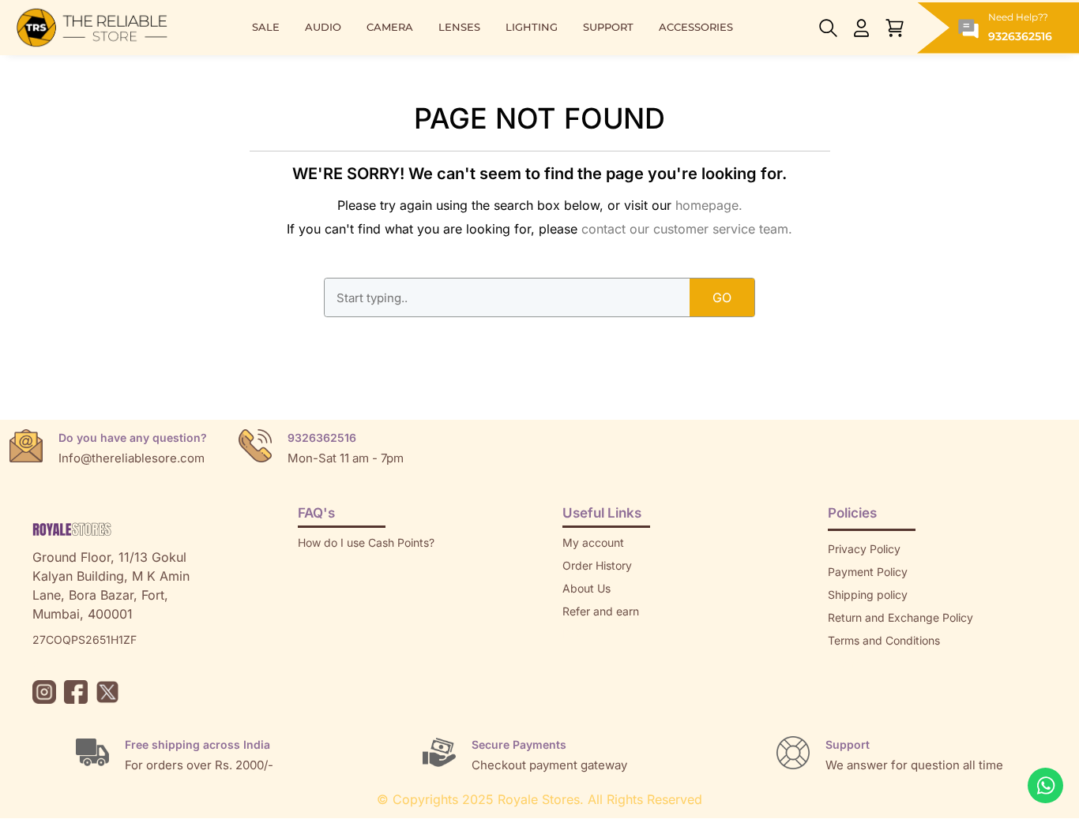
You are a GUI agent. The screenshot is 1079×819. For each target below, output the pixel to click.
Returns (582, 634)
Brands (846, 686)
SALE (266, 27)
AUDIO (323, 27)
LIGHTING (532, 27)
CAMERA (390, 27)
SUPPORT (608, 27)
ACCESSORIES (696, 27)
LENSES (459, 27)
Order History (597, 565)
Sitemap (849, 663)
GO (721, 297)
